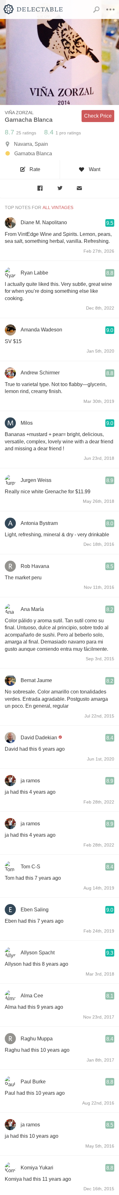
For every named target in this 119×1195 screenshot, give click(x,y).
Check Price (98, 116)
